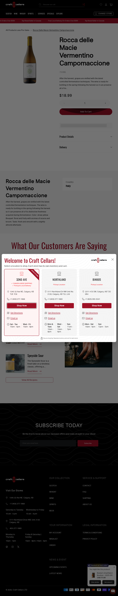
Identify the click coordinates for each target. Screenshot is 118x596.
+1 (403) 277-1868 (17, 299)
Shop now (22, 305)
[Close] (112, 259)
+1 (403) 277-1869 (54, 299)
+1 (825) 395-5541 (92, 299)
